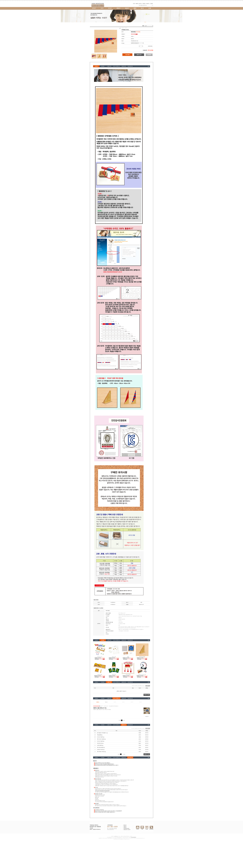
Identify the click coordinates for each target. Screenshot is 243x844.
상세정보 (96, 66)
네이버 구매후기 (116, 66)
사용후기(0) (109, 66)
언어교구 (110, 8)
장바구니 (140, 3)
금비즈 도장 (114, 656)
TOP (148, 66)
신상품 (149, 8)
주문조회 (144, 3)
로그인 (134, 3)
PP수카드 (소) (99, 656)
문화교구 (118, 8)
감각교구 (94, 8)
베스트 (142, 8)
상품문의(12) (124, 66)
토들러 (135, 8)
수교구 (102, 8)
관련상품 (102, 66)
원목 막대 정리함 (142, 656)
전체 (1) (97, 702)
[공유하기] (120, 28)
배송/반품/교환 (130, 66)
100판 (128, 656)
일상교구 (127, 8)
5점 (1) (106, 702)
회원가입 (137, 3)
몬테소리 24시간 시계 (142, 674)
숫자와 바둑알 (128, 674)
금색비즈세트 (99, 674)
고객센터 (151, 3)
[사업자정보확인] (133, 837)
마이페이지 (147, 3)
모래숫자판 (114, 674)
